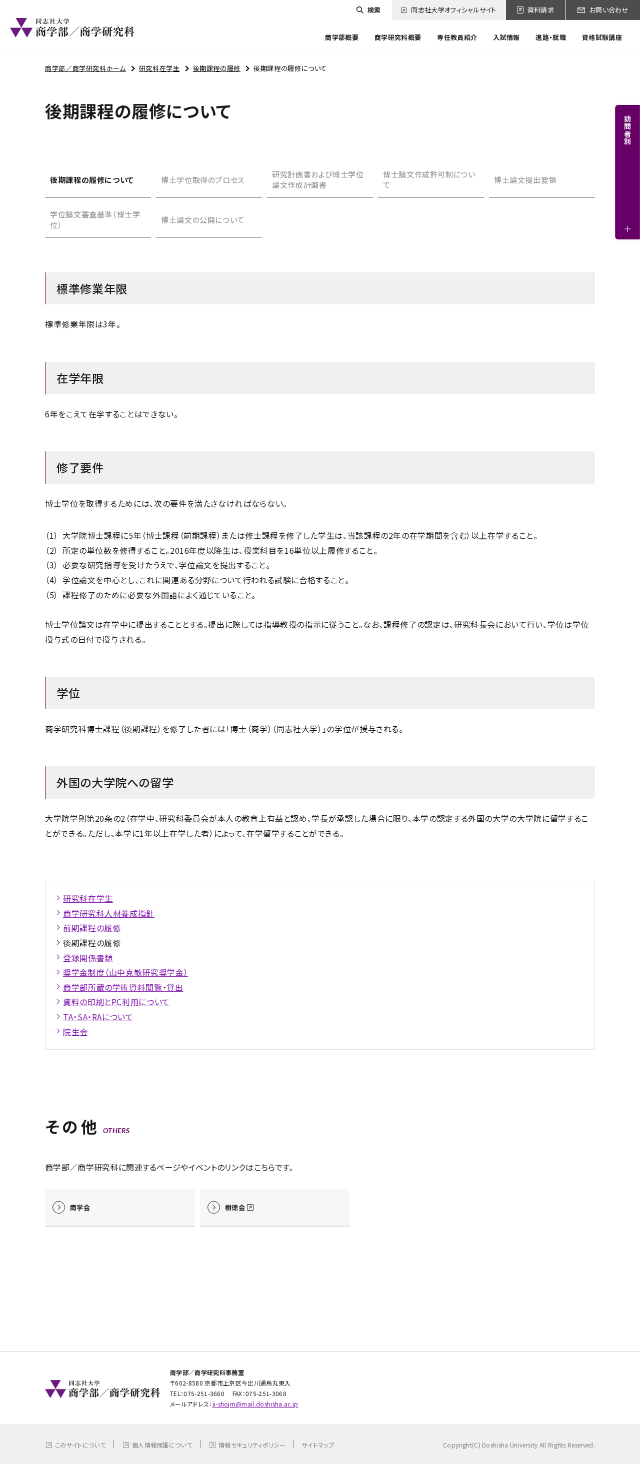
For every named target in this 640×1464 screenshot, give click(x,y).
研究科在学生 (159, 68)
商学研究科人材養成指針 (108, 913)
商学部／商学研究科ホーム (85, 68)
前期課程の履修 (91, 928)
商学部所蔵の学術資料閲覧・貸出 (123, 987)
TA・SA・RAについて (98, 1017)
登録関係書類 (88, 958)
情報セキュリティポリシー (252, 1445)
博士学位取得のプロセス (202, 179)
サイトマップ (318, 1445)
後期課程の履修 (216, 68)
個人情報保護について (162, 1445)
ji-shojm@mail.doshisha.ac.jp (255, 1404)
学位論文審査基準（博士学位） (95, 219)
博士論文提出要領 (525, 179)
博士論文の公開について (202, 219)
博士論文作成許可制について (429, 179)
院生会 (75, 1032)
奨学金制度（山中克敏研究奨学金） (125, 972)
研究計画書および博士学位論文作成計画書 (318, 179)
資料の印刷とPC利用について (116, 1002)
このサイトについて (80, 1445)
